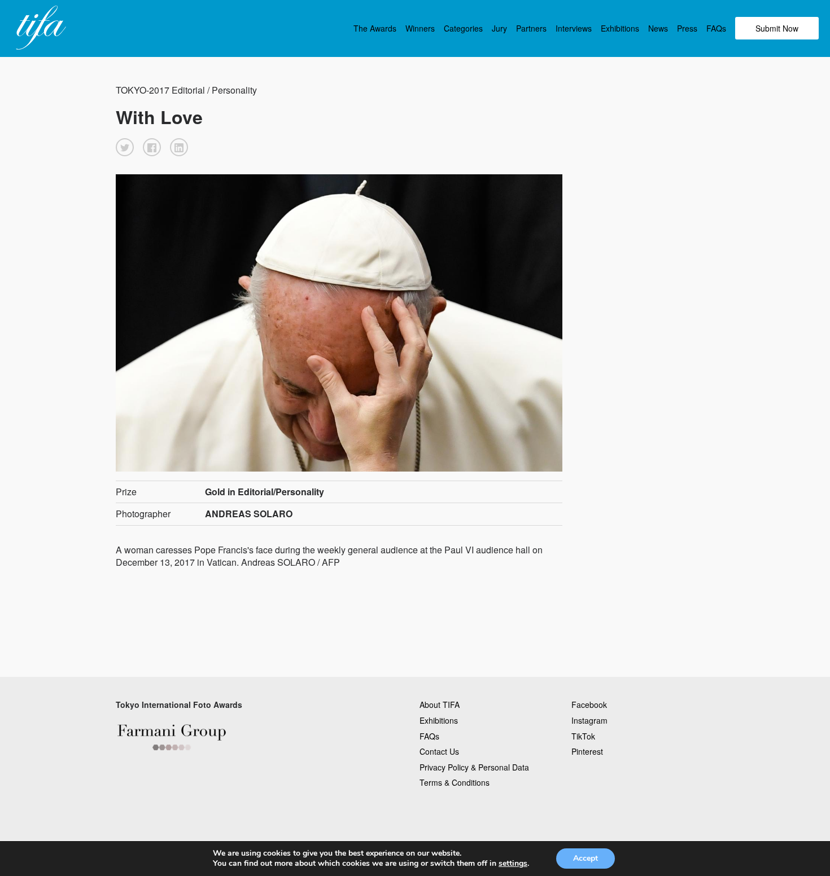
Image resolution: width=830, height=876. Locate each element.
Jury (499, 28)
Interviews (574, 28)
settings (513, 864)
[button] (125, 147)
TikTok (583, 736)
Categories (463, 28)
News (658, 28)
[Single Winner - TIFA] (39, 28)
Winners (420, 28)
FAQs (716, 28)
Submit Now (776, 28)
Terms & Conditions (455, 782)
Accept (585, 858)
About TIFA (440, 704)
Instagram (589, 720)
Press (687, 28)
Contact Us (439, 751)
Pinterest (587, 751)
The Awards (374, 28)
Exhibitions (620, 28)
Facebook (589, 704)
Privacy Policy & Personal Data (474, 767)
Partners (531, 28)
